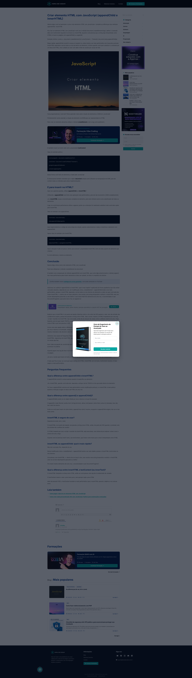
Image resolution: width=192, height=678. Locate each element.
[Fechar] (117, 323)
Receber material (105, 349)
